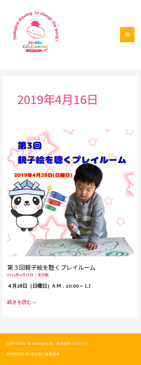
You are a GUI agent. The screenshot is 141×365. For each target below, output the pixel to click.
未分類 (43, 275)
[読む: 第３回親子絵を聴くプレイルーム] (70, 192)
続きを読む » (21, 301)
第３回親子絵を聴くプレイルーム (51, 267)
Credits (81, 344)
